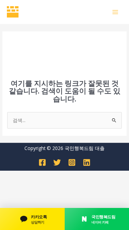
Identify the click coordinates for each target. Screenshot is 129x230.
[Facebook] (42, 162)
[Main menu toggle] (115, 12)
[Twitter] (57, 162)
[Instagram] (72, 162)
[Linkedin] (86, 162)
